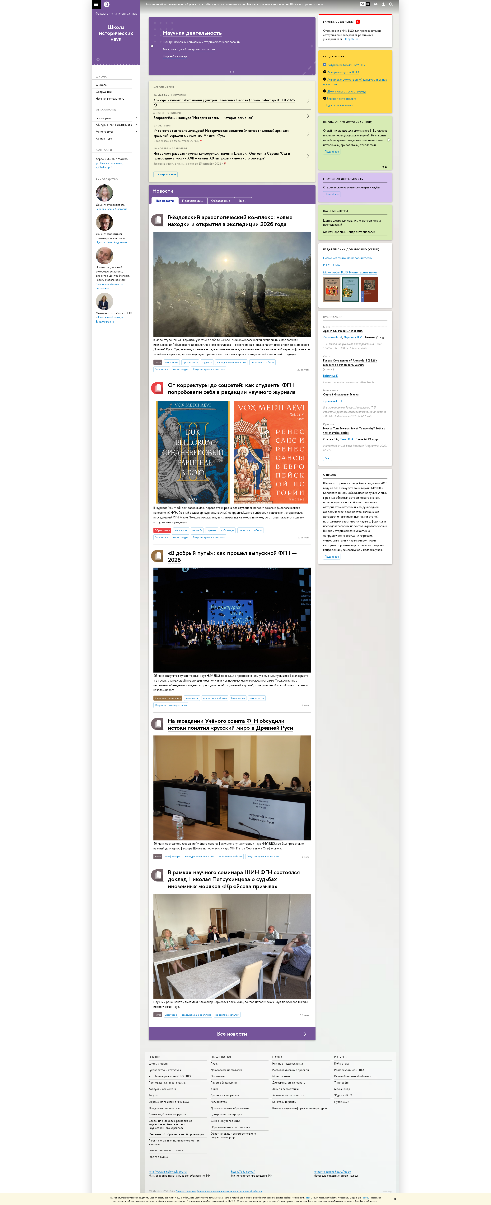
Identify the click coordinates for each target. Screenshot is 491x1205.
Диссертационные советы (289, 1082)
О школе (101, 85)
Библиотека (341, 1063)
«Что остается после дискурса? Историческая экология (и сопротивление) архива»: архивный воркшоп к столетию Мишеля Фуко (221, 133)
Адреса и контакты (186, 1191)
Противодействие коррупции (167, 1114)
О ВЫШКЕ (155, 1057)
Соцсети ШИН (333, 56)
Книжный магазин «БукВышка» (352, 1076)
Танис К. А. (347, 439)
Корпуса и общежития (162, 1089)
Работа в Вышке (158, 1157)
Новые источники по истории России (347, 258)
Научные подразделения (287, 1063)
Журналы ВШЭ (343, 1095)
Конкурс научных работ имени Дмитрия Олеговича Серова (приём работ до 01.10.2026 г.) (224, 102)
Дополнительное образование (230, 1108)
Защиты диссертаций (285, 1089)
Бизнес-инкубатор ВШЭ (225, 1120)
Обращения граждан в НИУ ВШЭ (169, 1101)
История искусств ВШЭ (343, 72)
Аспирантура (104, 138)
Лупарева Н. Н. (332, 337)
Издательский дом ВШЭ (349, 1070)
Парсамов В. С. (353, 337)
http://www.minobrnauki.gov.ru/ (168, 1171)
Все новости (232, 1033)
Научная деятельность (110, 98)
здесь (308, 1197)
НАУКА (277, 1057)
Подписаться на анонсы (339, 105)
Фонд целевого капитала (164, 1108)
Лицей (214, 1063)
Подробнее (332, 151)
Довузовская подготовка (226, 1070)
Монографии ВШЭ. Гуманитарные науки (350, 272)
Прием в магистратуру (225, 1095)
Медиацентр (342, 1089)
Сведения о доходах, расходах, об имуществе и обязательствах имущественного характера (170, 1124)
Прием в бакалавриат (224, 1082)
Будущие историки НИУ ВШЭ (347, 65)
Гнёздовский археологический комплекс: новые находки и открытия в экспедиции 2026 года (230, 220)
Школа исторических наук (116, 33)
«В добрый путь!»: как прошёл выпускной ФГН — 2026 (232, 556)
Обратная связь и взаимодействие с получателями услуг (233, 1135)
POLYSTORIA (331, 265)
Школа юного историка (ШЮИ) (347, 122)
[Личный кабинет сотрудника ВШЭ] (383, 4)
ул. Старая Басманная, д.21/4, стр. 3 (109, 165)
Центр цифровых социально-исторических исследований (352, 222)
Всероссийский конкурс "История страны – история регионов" (203, 117)
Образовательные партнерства (230, 1127)
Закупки (153, 1095)
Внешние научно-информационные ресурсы (299, 1108)
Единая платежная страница (166, 1150)
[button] (389, 140)
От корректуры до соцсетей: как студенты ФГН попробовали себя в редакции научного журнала (232, 388)
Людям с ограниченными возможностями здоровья (174, 1142)
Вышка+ (215, 1089)
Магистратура (105, 131)
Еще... (328, 458)
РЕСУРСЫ (341, 1057)
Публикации (333, 317)
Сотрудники (104, 91)
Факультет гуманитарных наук (116, 13)
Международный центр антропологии (349, 232)
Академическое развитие (288, 1095)
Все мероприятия (165, 174)
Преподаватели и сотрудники (167, 1082)
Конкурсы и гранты (284, 1101)
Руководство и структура (165, 1070)
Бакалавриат (103, 118)
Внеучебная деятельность (343, 179)
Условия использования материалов (217, 1191)
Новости (162, 190)
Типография (341, 1082)
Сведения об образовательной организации (176, 1134)
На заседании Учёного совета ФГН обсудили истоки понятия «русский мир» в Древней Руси (230, 724)
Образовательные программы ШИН (210, 32)
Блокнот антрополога (341, 99)
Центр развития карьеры (226, 1114)
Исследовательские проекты (290, 1070)
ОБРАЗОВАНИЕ (221, 1057)
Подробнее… (352, 39)
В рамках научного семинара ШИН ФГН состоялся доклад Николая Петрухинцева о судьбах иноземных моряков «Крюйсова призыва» (234, 879)
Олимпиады (218, 1076)
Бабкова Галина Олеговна (111, 209)
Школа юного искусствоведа (346, 91)
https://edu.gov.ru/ (243, 1171)
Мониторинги (281, 1076)
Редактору (387, 1191)
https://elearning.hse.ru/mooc (332, 1171)
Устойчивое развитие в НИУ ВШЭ (170, 1076)
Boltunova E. (330, 375)
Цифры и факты (158, 1063)
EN (367, 4)
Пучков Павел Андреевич (112, 242)
